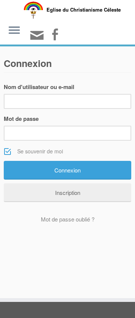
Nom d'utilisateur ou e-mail (39, 87)
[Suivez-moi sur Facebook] (56, 35)
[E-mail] (38, 38)
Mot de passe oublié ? (67, 219)
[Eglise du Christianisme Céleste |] (33, 9)
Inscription (67, 192)
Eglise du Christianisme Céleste (83, 9)
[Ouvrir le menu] (14, 31)
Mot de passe (21, 118)
